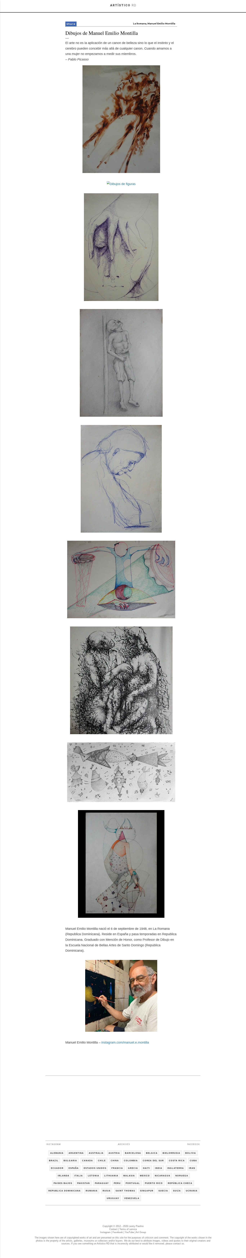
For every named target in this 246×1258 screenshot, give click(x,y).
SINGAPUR (146, 1191)
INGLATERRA (175, 1168)
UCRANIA (192, 1191)
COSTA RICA (177, 1160)
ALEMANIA (57, 1153)
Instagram (53, 1144)
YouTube (129, 1232)
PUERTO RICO (154, 1183)
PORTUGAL (133, 1183)
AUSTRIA (114, 1153)
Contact (113, 1229)
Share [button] (70, 24)
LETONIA (93, 1176)
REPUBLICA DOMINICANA (64, 1191)
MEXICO (145, 1176)
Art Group (141, 1232)
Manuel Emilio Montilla (161, 23)
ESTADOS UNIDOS (95, 1168)
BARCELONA (133, 1153)
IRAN (192, 1168)
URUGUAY (113, 1198)
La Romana (139, 23)
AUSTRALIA (96, 1153)
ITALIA (78, 1176)
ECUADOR (57, 1168)
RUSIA (107, 1191)
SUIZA (177, 1191)
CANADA (87, 1160)
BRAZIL (54, 1160)
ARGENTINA (76, 1153)
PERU (117, 1183)
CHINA (115, 1160)
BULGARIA (70, 1160)
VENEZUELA (131, 1198)
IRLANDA (63, 1176)
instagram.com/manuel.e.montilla (125, 1042)
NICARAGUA (162, 1176)
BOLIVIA (190, 1153)
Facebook (193, 1144)
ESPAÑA (74, 1168)
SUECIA (163, 1191)
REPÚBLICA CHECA (180, 1183)
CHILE (102, 1160)
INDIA (158, 1168)
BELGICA (152, 1153)
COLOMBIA (131, 1160)
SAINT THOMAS (125, 1191)
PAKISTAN (83, 1183)
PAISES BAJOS (63, 1183)
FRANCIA (117, 1168)
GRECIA (133, 1168)
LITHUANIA (111, 1176)
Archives (124, 1144)
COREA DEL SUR (153, 1160)
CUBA (193, 1160)
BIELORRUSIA (171, 1153)
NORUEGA (181, 1176)
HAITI (146, 1168)
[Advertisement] (123, 1106)
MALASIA (129, 1176)
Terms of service (128, 1229)
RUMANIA (92, 1191)
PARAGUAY (102, 1183)
